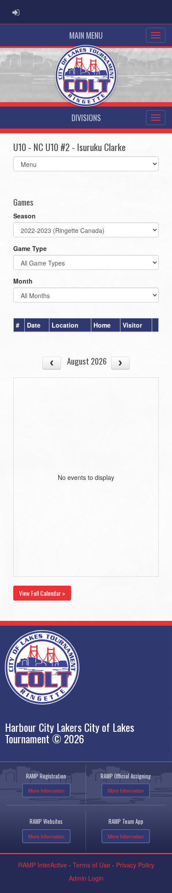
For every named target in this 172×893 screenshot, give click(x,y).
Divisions (86, 117)
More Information (46, 790)
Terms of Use (91, 864)
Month (23, 281)
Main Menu (86, 35)
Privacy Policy (135, 864)
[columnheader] (19, 325)
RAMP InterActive (42, 864)
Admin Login (86, 878)
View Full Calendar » (42, 593)
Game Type (30, 248)
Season (24, 215)
